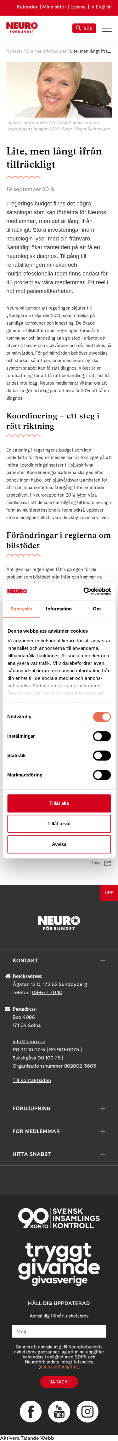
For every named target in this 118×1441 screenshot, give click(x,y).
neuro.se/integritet (59, 1366)
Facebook (31, 1412)
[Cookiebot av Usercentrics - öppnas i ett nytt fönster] (84, 591)
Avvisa (59, 844)
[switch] (102, 736)
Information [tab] (59, 608)
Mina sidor (54, 7)
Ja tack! (59, 1381)
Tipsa (95, 862)
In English (101, 7)
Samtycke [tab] (21, 608)
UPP (109, 892)
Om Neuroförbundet (46, 51)
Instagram (87, 1412)
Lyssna (78, 7)
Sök (88, 28)
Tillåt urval (59, 823)
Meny (107, 28)
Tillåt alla (59, 803)
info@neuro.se (29, 1041)
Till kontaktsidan (32, 1080)
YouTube (59, 1412)
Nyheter (14, 51)
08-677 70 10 (47, 992)
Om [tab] (97, 608)
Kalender (27, 7)
